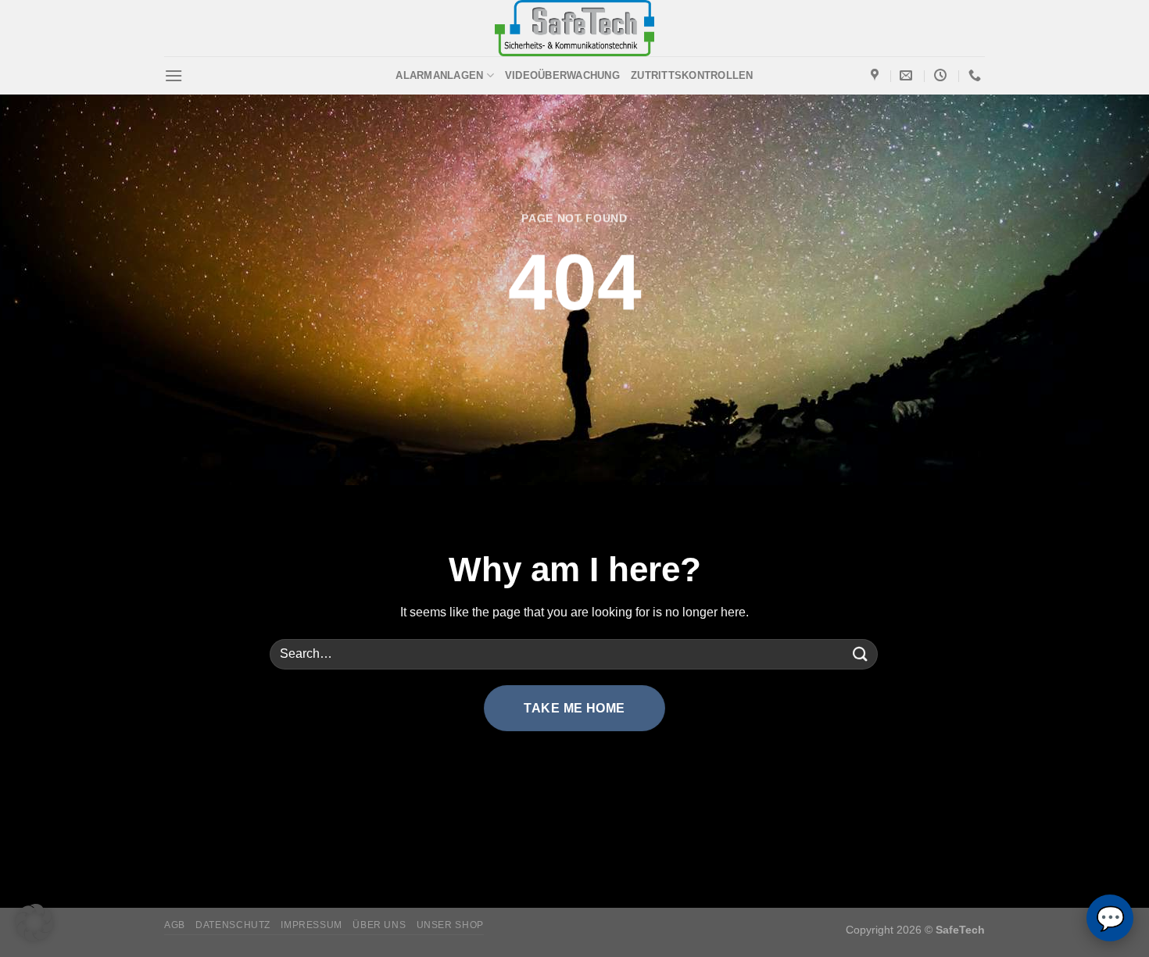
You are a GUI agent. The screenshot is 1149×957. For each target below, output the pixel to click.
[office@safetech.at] (908, 75)
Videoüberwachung (562, 75)
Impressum (311, 925)
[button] (34, 922)
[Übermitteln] (860, 654)
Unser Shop (450, 925)
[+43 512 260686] (976, 75)
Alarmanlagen (439, 75)
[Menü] (173, 75)
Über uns (379, 925)
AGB (174, 925)
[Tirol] (876, 75)
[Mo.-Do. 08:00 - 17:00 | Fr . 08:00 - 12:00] (942, 75)
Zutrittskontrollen (692, 75)
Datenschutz (232, 925)
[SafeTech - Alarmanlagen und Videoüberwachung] (575, 28)
